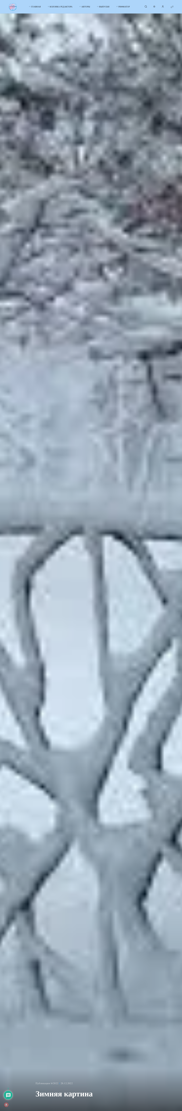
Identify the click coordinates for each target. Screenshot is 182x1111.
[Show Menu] (172, 7)
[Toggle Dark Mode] (154, 7)
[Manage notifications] (6, 1104)
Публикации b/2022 (47, 1083)
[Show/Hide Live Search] (145, 7)
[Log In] (163, 7)
